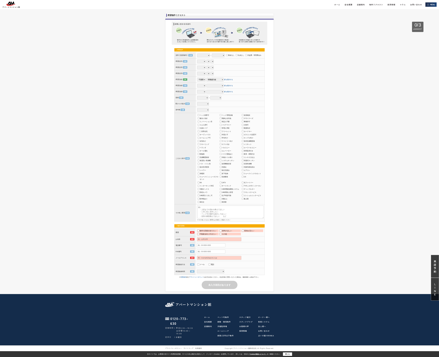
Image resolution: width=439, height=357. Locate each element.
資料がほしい (227, 231)
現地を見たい (249, 231)
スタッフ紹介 (245, 317)
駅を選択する (228, 79)
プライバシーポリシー (196, 277)
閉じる (287, 354)
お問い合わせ (416, 4)
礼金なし (241, 55)
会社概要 (348, 4)
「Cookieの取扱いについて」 (258, 354)
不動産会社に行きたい (208, 234)
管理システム (264, 322)
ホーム (337, 4)
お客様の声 (244, 326)
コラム (403, 4)
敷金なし (231, 55)
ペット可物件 (223, 317)
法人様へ (262, 326)
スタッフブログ (246, 322)
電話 (212, 264)
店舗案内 (361, 4)
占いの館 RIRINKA (266, 335)
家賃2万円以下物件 (225, 335)
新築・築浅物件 (224, 322)
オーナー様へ (264, 317)
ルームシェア (223, 331)
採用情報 (391, 4)
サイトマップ (189, 348)
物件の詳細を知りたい (208, 231)
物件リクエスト (376, 4)
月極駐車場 (222, 326)
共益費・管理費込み (254, 55)
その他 (224, 234)
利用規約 (183, 277)
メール (202, 264)
